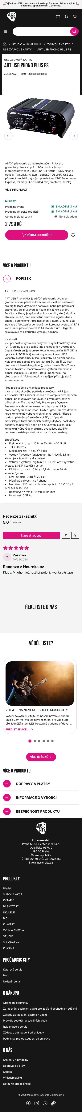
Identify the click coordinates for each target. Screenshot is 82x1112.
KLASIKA (8, 948)
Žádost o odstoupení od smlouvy (23, 1032)
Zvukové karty (58, 44)
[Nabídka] (6, 31)
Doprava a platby (14, 1065)
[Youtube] (45, 1103)
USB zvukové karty (17, 49)
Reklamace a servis (15, 1026)
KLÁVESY (9, 924)
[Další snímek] (78, 4)
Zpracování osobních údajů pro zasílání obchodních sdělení (40, 1008)
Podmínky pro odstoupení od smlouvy (26, 1038)
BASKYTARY (11, 906)
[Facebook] (28, 1103)
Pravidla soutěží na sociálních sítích (25, 1020)
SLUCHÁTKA (11, 942)
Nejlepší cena (11, 981)
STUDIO (8, 936)
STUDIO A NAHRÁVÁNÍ (27, 44)
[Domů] (4, 44)
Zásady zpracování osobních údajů (25, 1014)
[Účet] (66, 17)
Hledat (7, 888)
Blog (6, 975)
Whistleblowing (12, 1077)
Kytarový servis (12, 969)
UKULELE (9, 912)
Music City (32, 1094)
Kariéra (7, 1071)
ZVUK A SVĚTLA (13, 930)
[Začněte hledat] (74, 31)
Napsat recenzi (31, 535)
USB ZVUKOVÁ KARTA (18, 59)
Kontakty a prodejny (15, 1059)
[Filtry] (66, 535)
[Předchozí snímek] (4, 4)
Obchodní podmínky (15, 1002)
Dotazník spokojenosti (17, 1083)
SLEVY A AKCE (12, 894)
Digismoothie (57, 1094)
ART (11, 74)
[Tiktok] (53, 1103)
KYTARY (8, 900)
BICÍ (5, 918)
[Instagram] (37, 1103)
